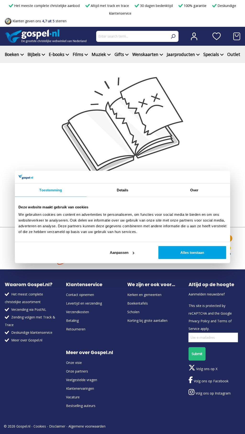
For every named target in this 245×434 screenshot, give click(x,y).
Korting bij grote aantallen (147, 320)
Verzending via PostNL (28, 309)
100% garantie (195, 5)
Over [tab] (194, 190)
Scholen (133, 312)
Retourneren (75, 329)
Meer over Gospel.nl (26, 340)
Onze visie (74, 362)
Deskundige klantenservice (31, 332)
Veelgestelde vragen (81, 380)
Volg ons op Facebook (210, 381)
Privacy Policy (199, 321)
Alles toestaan (192, 252)
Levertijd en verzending (84, 303)
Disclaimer (57, 426)
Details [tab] (122, 190)
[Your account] (194, 36)
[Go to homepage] (46, 36)
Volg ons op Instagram (213, 393)
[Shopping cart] (236, 36)
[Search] (172, 36)
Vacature (73, 397)
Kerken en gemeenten (144, 294)
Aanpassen (119, 252)
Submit (197, 353)
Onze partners (77, 371)
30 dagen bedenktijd (156, 5)
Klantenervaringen (80, 388)
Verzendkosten (77, 312)
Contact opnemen (80, 294)
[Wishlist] (217, 36)
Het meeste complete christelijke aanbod (47, 5)
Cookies (39, 426)
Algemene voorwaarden (87, 426)
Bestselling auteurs (80, 405)
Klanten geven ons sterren (39, 21)
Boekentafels (137, 303)
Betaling (72, 320)
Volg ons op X (206, 369)
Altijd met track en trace (110, 5)
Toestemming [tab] (50, 190)
